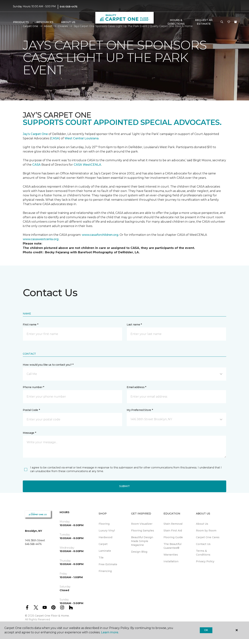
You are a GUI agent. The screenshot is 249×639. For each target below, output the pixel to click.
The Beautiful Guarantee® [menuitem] (172, 546)
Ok (206, 630)
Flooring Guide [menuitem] (173, 537)
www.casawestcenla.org (41, 239)
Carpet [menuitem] (103, 544)
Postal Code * (31, 410)
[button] (221, 22)
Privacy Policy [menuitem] (205, 561)
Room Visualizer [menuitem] (141, 523)
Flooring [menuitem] (104, 523)
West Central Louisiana (82, 138)
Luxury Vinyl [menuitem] (107, 530)
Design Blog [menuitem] (139, 551)
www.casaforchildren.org (100, 234)
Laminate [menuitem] (105, 550)
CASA (55, 138)
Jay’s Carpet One (35, 134)
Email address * (136, 387)
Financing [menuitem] (105, 571)
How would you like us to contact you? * (48, 364)
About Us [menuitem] (202, 523)
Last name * (134, 324)
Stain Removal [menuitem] (173, 523)
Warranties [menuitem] (171, 554)
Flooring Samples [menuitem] (142, 530)
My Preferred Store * (140, 410)
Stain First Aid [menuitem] (173, 530)
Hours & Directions (176, 21)
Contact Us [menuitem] (203, 544)
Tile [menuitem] (101, 557)
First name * (30, 324)
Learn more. (110, 632)
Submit (124, 486)
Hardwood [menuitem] (105, 537)
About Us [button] (68, 22)
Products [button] (21, 22)
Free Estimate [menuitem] (108, 564)
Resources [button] (44, 22)
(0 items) (235, 22)
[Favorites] (228, 22)
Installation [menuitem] (171, 561)
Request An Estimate (204, 21)
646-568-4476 (68, 6)
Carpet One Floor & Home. (52, 615)
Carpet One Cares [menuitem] (207, 537)
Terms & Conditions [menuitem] (203, 552)
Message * (29, 433)
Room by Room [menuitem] (206, 530)
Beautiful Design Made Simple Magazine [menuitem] (142, 541)
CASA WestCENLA (87, 164)
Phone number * (33, 387)
